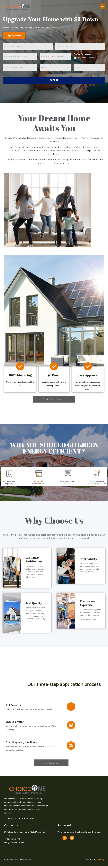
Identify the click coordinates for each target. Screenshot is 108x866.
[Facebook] (64, 838)
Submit (54, 80)
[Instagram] (72, 838)
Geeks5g (100, 860)
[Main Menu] (102, 6)
